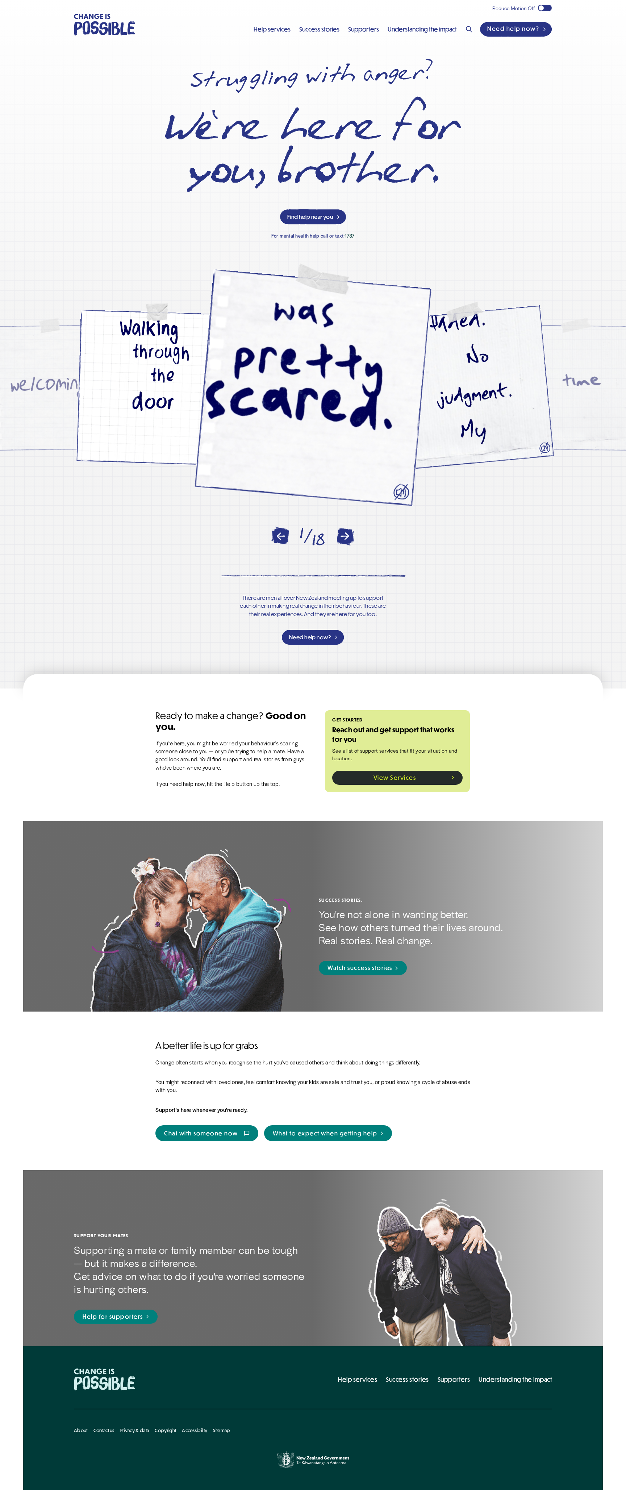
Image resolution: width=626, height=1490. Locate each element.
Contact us (103, 1430)
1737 (349, 235)
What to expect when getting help (325, 1133)
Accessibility (194, 1430)
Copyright (165, 1430)
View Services (394, 777)
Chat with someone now (207, 1133)
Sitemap (221, 1430)
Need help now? (513, 28)
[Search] (469, 29)
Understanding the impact (515, 1379)
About (81, 1430)
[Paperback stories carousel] (313, 388)
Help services (357, 1379)
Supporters (454, 1379)
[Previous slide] (280, 536)
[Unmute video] (401, 492)
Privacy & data (134, 1430)
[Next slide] (346, 536)
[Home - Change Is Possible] (104, 1379)
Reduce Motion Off (513, 8)
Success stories (407, 1379)
